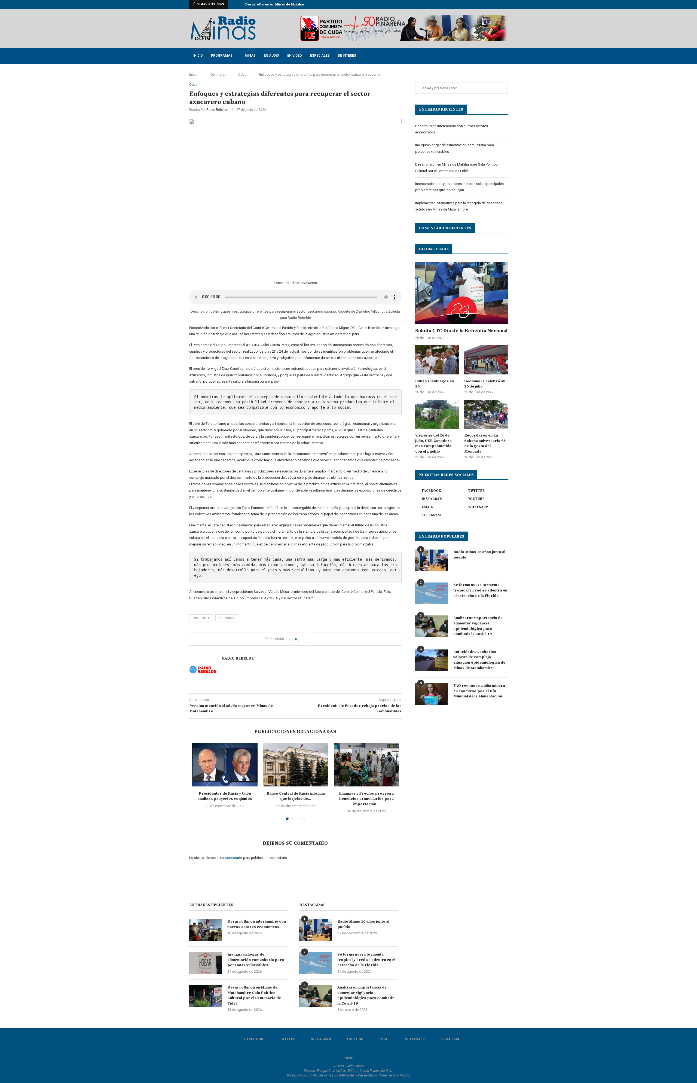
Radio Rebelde (217, 110)
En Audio (271, 55)
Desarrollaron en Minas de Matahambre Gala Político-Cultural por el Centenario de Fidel (254, 995)
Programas (222, 55)
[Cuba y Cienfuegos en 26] (437, 359)
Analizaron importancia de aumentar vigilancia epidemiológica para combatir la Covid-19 (478, 625)
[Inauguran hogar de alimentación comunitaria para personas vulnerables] (205, 963)
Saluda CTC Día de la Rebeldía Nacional (461, 331)
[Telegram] (506, 4)
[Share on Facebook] (312, 639)
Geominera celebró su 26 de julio (484, 384)
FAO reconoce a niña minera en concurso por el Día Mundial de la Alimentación (479, 691)
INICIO (348, 1058)
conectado (233, 858)
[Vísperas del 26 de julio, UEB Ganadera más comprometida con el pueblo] (437, 414)
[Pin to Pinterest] (323, 639)
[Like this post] (302, 639)
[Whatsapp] (500, 4)
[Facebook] (468, 4)
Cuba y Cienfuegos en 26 (434, 384)
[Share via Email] (329, 639)
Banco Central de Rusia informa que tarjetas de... (296, 796)
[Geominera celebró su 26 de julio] (486, 359)
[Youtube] (487, 4)
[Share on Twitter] (317, 639)
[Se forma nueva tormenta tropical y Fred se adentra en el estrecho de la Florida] (431, 593)
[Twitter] (475, 4)
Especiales (320, 55)
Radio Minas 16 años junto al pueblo (479, 555)
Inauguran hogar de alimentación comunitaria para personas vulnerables (255, 960)
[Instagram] (481, 4)
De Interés (347, 55)
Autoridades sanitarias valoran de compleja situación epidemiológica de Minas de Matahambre (479, 659)
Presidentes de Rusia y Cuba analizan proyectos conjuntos (224, 796)
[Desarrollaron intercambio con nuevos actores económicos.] (205, 930)
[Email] (494, 4)
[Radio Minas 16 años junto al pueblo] (431, 560)
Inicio (198, 55)
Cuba (242, 74)
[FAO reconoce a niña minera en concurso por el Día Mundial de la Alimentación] (431, 694)
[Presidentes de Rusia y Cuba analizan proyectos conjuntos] (225, 764)
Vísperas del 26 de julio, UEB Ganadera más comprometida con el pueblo (433, 443)
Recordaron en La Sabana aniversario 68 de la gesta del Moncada (485, 443)
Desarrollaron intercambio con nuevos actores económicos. (256, 924)
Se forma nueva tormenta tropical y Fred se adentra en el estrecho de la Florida (480, 590)
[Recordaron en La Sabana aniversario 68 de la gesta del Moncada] (486, 414)
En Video (294, 55)
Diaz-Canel (201, 618)
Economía (226, 618)
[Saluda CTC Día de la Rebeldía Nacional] (461, 293)
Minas (250, 55)
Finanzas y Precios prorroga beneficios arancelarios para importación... (366, 799)
